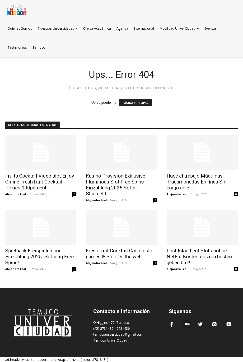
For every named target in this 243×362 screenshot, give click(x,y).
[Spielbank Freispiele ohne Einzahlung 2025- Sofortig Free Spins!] (40, 227)
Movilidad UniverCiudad (177, 28)
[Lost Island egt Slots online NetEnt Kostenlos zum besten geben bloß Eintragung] (202, 227)
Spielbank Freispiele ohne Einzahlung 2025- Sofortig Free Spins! (39, 256)
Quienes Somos (20, 28)
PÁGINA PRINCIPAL (135, 102)
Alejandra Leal (15, 194)
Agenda (122, 28)
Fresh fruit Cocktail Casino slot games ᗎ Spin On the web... (120, 253)
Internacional (144, 28)
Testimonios (17, 47)
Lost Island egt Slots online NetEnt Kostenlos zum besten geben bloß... (199, 256)
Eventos (210, 28)
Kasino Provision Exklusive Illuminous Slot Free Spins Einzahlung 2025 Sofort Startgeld (115, 185)
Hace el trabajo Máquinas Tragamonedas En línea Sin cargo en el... (196, 182)
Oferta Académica (97, 28)
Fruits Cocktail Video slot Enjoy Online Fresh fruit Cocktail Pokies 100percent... (39, 182)
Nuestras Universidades (56, 28)
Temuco (39, 47)
